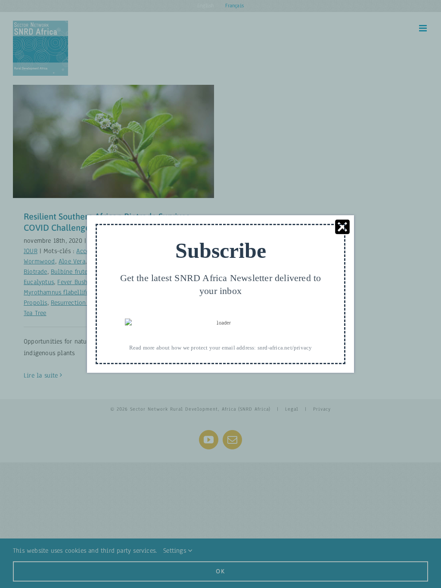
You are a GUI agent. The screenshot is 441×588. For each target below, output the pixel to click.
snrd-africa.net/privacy (285, 347)
